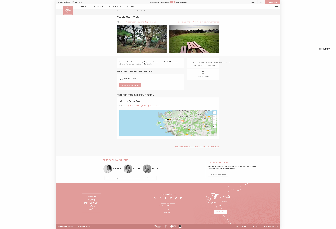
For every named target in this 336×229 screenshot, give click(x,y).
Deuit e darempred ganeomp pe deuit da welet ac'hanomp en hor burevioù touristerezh (130, 178)
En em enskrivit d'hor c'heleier (217, 174)
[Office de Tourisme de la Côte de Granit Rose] (68, 9)
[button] (272, 6)
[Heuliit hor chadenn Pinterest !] (175, 197)
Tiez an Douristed (272, 2)
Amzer (253, 2)
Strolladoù (256, 226)
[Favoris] (269, 6)
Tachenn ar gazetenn (271, 226)
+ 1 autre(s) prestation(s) (203, 76)
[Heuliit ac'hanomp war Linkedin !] (181, 197)
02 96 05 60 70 (168, 212)
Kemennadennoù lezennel (65, 226)
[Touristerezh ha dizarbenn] (180, 226)
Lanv (261, 2)
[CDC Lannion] (158, 226)
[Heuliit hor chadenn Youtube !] (170, 197)
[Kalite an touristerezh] (166, 226)
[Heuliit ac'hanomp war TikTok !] (165, 197)
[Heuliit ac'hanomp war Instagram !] (155, 197)
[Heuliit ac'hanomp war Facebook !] (160, 197)
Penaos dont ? (220, 211)
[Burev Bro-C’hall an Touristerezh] (173, 226)
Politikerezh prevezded (83, 226)
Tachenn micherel (242, 226)
